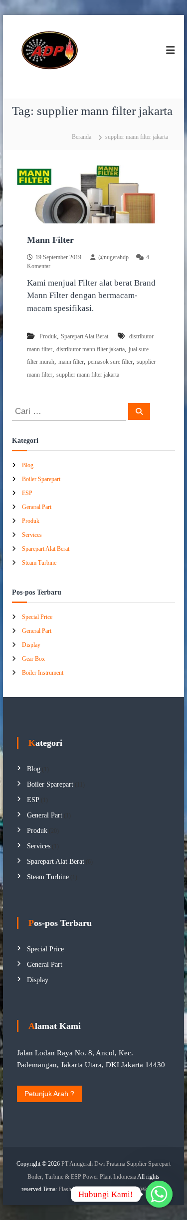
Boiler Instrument (42, 672)
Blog (27, 465)
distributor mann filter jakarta (90, 349)
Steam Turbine (39, 562)
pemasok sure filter (110, 361)
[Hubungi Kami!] (159, 1194)
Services (32, 534)
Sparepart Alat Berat (84, 336)
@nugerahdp (113, 257)
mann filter (71, 361)
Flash (64, 1189)
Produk (48, 336)
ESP (27, 493)
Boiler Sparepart (41, 479)
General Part (36, 507)
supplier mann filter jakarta (87, 374)
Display (31, 644)
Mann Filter (50, 240)
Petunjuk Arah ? (49, 1094)
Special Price (37, 616)
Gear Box (33, 658)
